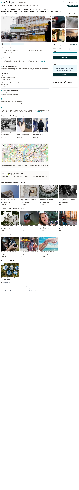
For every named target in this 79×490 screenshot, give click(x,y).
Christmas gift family (23, 286)
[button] (25, 152)
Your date (55, 51)
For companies (21, 5)
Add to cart (65, 57)
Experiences (3, 5)
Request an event (72, 5)
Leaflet (46, 161)
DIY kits (15, 5)
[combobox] (37, 2)
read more (43, 61)
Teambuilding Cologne (5, 286)
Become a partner (36, 5)
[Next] (47, 125)
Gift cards (10, 5)
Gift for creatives (14, 286)
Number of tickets (57, 48)
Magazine (28, 5)
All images (47, 17)
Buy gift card (65, 74)
